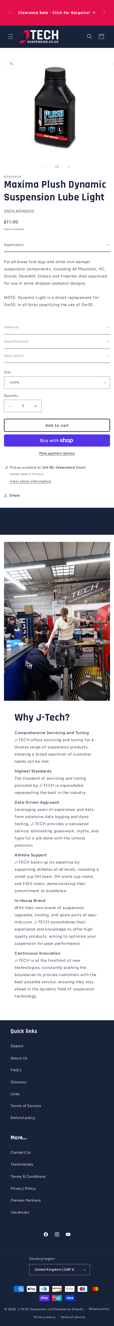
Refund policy (23, 1118)
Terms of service (73, 1317)
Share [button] (14, 495)
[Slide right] (68, 167)
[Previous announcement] (10, 13)
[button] (10, 36)
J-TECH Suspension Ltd (35, 1309)
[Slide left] (45, 167)
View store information (30, 481)
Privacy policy (44, 1317)
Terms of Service (26, 1106)
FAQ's (16, 1070)
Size (7, 372)
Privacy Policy (23, 1188)
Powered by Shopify (69, 1309)
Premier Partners (26, 1200)
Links (15, 1094)
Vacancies (20, 1212)
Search (17, 1046)
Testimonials (22, 1164)
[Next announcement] (104, 13)
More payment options (57, 453)
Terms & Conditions (28, 1176)
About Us (19, 1058)
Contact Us (21, 1152)
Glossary (19, 1082)
